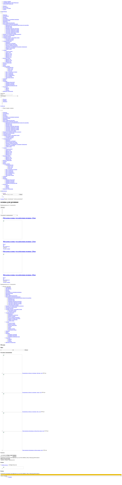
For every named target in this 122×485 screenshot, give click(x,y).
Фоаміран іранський (10, 84)
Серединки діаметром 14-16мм (12, 30)
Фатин (4, 79)
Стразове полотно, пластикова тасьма (11, 37)
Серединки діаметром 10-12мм (12, 29)
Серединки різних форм (11, 33)
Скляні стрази (9, 49)
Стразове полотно (9, 40)
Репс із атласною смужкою (11, 71)
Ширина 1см (8, 59)
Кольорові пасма (6, 20)
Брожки (4, 17)
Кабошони (8, 42)
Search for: (3, 93)
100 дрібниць (6, 16)
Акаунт (4, 9)
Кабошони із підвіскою (11, 43)
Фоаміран (5, 81)
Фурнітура (5, 86)
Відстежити (5, 7)
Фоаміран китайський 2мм (11, 85)
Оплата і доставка (7, 8)
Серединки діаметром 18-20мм (12, 32)
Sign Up (14, 456)
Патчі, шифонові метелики (9, 22)
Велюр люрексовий (7, 62)
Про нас (5, 99)
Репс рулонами (9, 76)
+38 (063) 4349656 (7, 1)
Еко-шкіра (5, 18)
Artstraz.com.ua (4, 464)
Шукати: (5, 194)
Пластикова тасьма (10, 38)
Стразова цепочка (7, 36)
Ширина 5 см (8, 57)
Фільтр (26, 350)
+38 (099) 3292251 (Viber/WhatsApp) (11, 2)
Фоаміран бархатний (10, 82)
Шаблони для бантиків (8, 91)
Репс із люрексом (9, 73)
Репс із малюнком (9, 74)
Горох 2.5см (8, 52)
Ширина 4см (8, 61)
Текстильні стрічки (10, 77)
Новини (5, 100)
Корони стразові (11, 316)
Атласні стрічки (9, 51)
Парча (4, 65)
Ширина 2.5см (9, 54)
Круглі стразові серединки (11, 44)
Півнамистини (9, 26)
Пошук (21, 194)
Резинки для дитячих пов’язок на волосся (12, 34)
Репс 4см (10, 70)
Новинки (5, 14)
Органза (5, 63)
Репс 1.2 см (10, 68)
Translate (10, 477)
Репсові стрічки (6, 66)
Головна (2, 199)
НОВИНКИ (8, 287)
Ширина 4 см (8, 55)
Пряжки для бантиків (10, 47)
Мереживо (5, 21)
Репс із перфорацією (10, 75)
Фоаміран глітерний (10, 83)
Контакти (5, 101)
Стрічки (5, 50)
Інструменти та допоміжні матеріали (11, 19)
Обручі (7, 89)
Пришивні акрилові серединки (12, 28)
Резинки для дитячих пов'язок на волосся (15, 305)
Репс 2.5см (10, 69)
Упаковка (5, 78)
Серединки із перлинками (8, 35)
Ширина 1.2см (9, 53)
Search (4, 193)
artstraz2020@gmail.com (8, 3)
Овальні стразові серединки (12, 45)
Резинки (7, 90)
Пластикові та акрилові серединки (10, 24)
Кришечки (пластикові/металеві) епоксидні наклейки (17, 25)
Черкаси (5, 6)
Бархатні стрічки (6, 58)
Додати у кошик (6, 248)
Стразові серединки (7, 41)
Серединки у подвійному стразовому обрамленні (16, 46)
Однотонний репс (9, 67)
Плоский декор (9, 27)
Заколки (7, 87)
